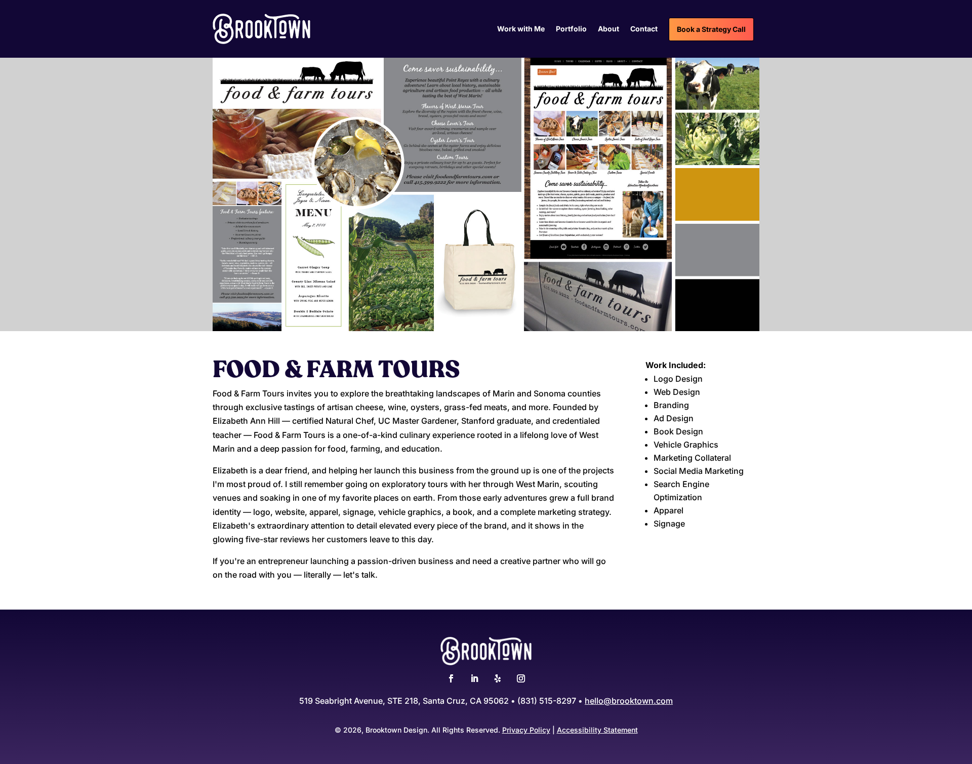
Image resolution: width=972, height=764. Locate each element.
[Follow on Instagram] (521, 678)
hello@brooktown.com (629, 701)
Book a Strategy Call (711, 29)
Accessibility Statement (597, 730)
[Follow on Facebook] (451, 678)
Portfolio (571, 29)
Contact (644, 29)
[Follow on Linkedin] (474, 678)
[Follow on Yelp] (498, 678)
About (608, 29)
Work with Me (521, 29)
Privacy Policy (526, 730)
